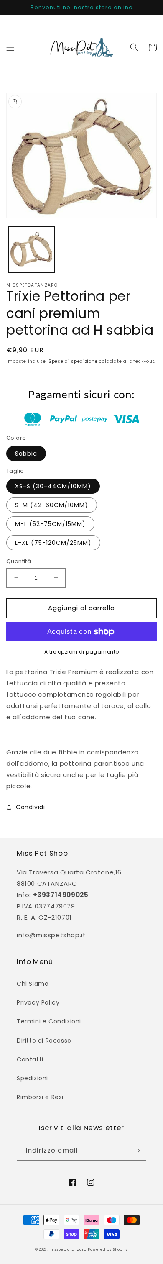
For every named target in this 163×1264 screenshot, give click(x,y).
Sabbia (26, 453)
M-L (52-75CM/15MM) (50, 524)
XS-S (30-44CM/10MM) (53, 486)
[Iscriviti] (136, 1151)
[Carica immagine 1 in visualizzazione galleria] (31, 250)
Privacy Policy (38, 1002)
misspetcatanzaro (68, 1249)
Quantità (18, 561)
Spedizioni (32, 1078)
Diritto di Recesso (44, 1040)
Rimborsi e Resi (40, 1097)
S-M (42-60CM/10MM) (51, 505)
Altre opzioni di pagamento (81, 651)
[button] (10, 47)
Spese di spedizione (72, 361)
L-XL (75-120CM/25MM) (53, 542)
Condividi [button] (30, 807)
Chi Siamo (32, 983)
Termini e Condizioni (49, 1021)
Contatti (30, 1059)
